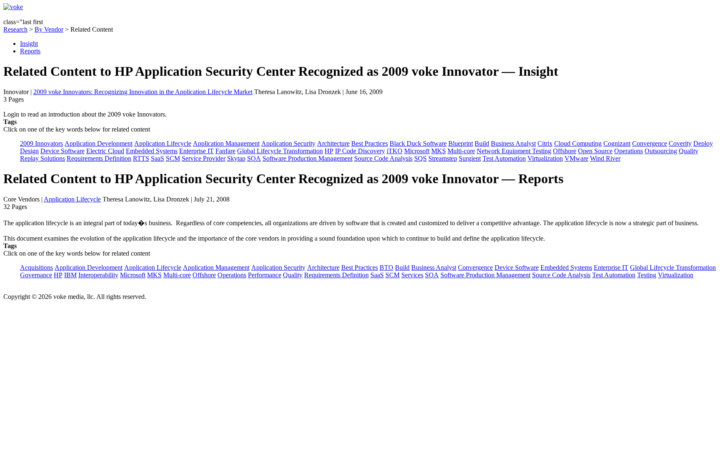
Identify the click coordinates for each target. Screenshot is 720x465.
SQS (420, 158)
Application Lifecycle (162, 143)
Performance (264, 275)
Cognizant (616, 143)
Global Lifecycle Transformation (280, 150)
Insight (29, 43)
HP (329, 150)
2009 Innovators (41, 143)
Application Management (226, 143)
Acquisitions (36, 267)
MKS (438, 150)
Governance (36, 275)
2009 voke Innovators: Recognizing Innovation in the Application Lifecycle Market (142, 91)
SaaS (157, 158)
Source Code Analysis (383, 158)
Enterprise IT (196, 150)
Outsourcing (661, 150)
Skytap (236, 158)
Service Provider (203, 158)
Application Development (98, 143)
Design (29, 150)
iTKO (394, 150)
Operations (628, 150)
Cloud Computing (578, 143)
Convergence (649, 143)
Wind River (605, 158)
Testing (646, 275)
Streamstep (442, 158)
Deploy (703, 143)
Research (15, 29)
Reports (30, 51)
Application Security (288, 143)
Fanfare (225, 150)
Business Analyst (513, 143)
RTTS (141, 158)
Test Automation (504, 158)
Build (482, 143)
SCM (173, 158)
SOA (254, 158)
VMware (576, 158)
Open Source (595, 150)
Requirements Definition (99, 158)
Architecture (333, 143)
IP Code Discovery (360, 150)
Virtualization (545, 158)
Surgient (470, 158)
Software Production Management (307, 158)
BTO (386, 267)
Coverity (680, 143)
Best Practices (369, 143)
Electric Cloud (105, 150)
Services (412, 275)
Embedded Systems (152, 150)
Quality (688, 150)
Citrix (545, 143)
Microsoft (417, 150)
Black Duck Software (418, 143)
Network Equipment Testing (514, 150)
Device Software (62, 150)
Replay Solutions (42, 158)
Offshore (564, 150)
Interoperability (98, 275)
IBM (70, 275)
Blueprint (460, 143)
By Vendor (49, 29)
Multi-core (461, 150)
